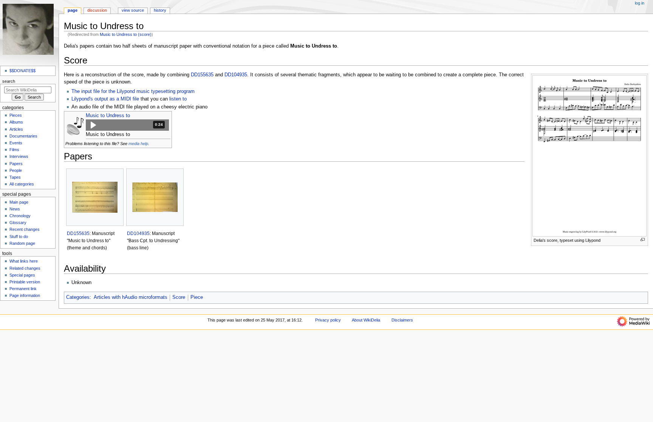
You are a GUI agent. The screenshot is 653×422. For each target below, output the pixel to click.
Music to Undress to (108, 115)
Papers (16, 163)
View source (133, 10)
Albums (16, 122)
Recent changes (24, 229)
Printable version (24, 282)
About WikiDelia (366, 320)
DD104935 (235, 74)
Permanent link (23, 288)
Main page (18, 202)
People (15, 170)
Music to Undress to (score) (126, 34)
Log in (639, 3)
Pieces (15, 115)
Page (72, 10)
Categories (78, 297)
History (160, 10)
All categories (21, 184)
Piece (196, 297)
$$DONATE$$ (22, 70)
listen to (178, 99)
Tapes (15, 177)
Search (8, 81)
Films (14, 149)
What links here (23, 261)
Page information (24, 295)
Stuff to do (18, 236)
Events (15, 143)
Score (178, 297)
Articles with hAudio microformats (130, 297)
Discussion (97, 10)
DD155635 (202, 74)
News (14, 209)
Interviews (18, 156)
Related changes (24, 268)
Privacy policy (328, 320)
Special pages (22, 275)
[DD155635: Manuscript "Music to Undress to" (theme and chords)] (95, 197)
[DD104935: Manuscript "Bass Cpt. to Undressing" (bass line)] (155, 197)
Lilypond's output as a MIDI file (105, 99)
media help (138, 143)
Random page (22, 243)
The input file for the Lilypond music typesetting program (133, 91)
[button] (127, 125)
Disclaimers (402, 320)
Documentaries (23, 136)
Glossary (17, 222)
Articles (16, 129)
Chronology (20, 215)
